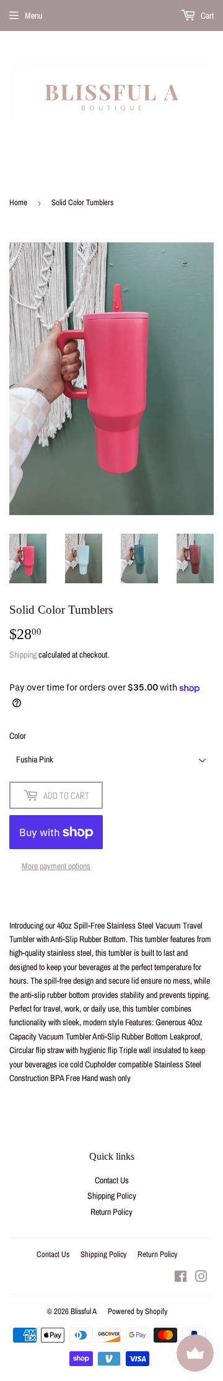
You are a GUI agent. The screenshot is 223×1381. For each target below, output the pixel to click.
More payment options (56, 865)
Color (17, 735)
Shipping (23, 654)
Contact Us (112, 1180)
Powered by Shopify (137, 1311)
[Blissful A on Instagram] (201, 1278)
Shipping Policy (111, 1195)
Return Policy (111, 1211)
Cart (206, 15)
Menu (33, 15)
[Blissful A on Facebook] (180, 1278)
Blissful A (84, 1311)
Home (18, 202)
